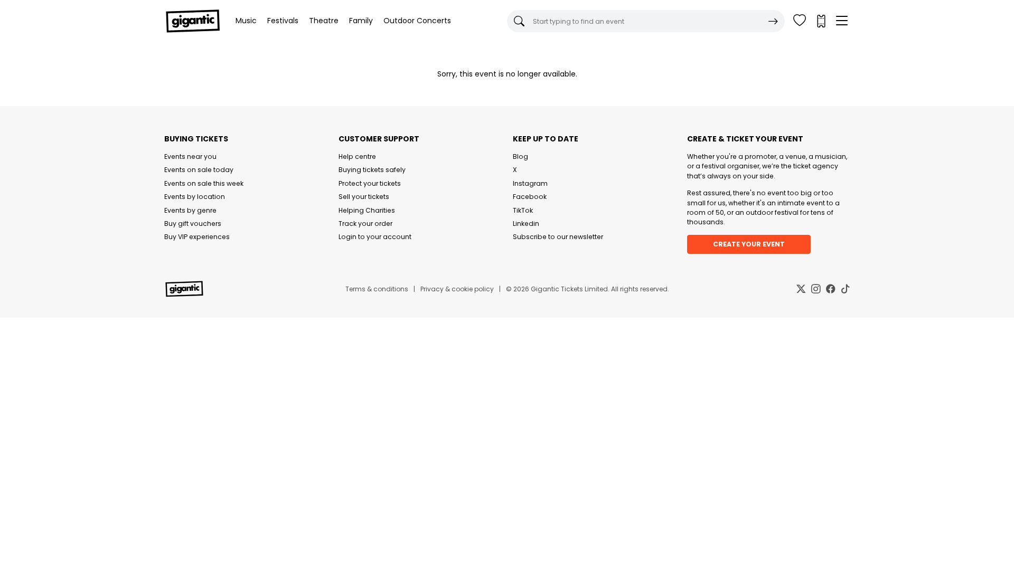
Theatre (324, 20)
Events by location (194, 196)
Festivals (282, 20)
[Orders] (820, 21)
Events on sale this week (203, 183)
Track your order (365, 223)
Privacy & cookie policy (457, 288)
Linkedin (526, 223)
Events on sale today (198, 169)
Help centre (357, 156)
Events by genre (190, 210)
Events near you (190, 156)
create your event (749, 244)
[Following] (799, 21)
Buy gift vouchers (192, 223)
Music (246, 20)
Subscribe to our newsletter (558, 236)
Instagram (530, 183)
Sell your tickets (364, 196)
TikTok (523, 210)
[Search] (773, 21)
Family (361, 20)
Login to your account (375, 236)
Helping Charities (367, 210)
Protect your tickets (370, 183)
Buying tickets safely (372, 169)
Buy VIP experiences (197, 236)
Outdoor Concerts (417, 20)
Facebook (530, 196)
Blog (520, 156)
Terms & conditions (376, 288)
